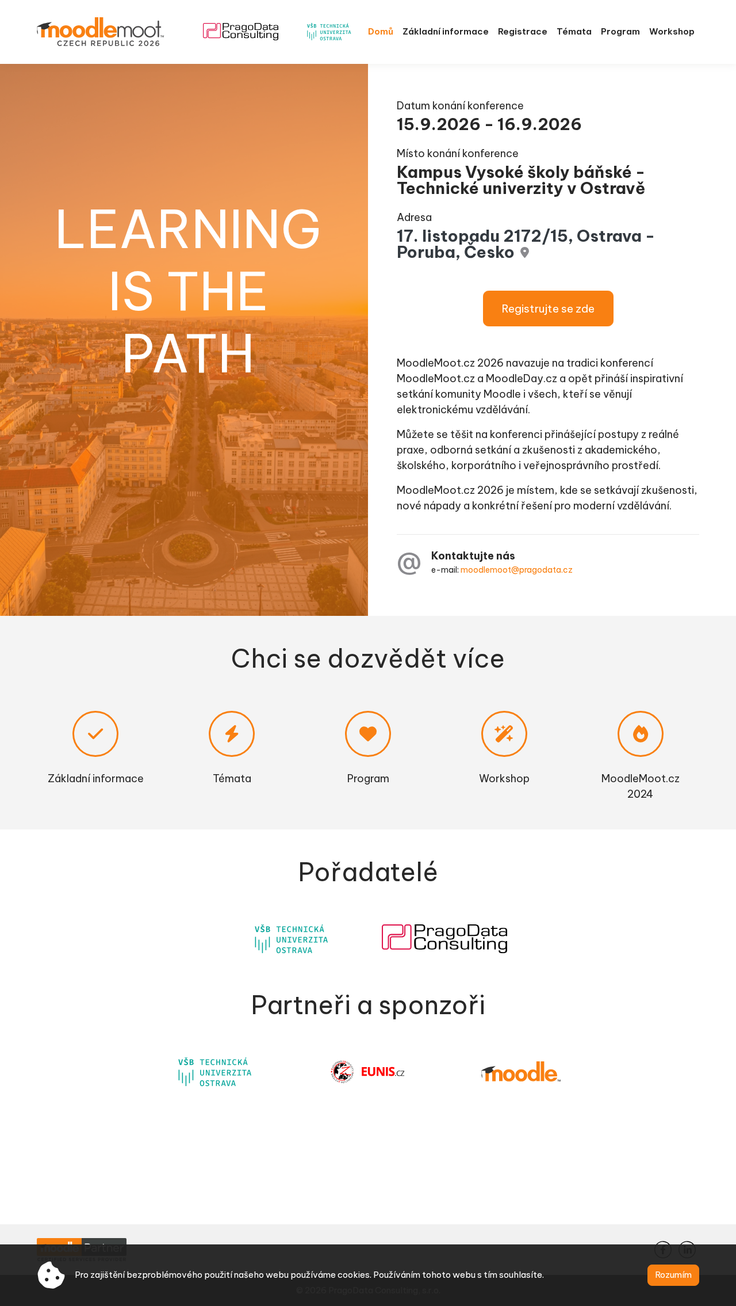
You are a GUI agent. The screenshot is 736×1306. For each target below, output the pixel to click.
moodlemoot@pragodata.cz (517, 570)
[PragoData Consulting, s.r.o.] (444, 938)
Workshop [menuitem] (672, 31)
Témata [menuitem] (574, 31)
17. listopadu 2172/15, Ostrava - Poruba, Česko (526, 244)
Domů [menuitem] (380, 31)
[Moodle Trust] (521, 1071)
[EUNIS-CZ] (368, 1071)
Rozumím (673, 1274)
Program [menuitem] (620, 31)
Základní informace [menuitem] (445, 31)
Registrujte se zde (548, 308)
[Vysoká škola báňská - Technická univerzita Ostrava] (291, 938)
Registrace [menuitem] (522, 31)
